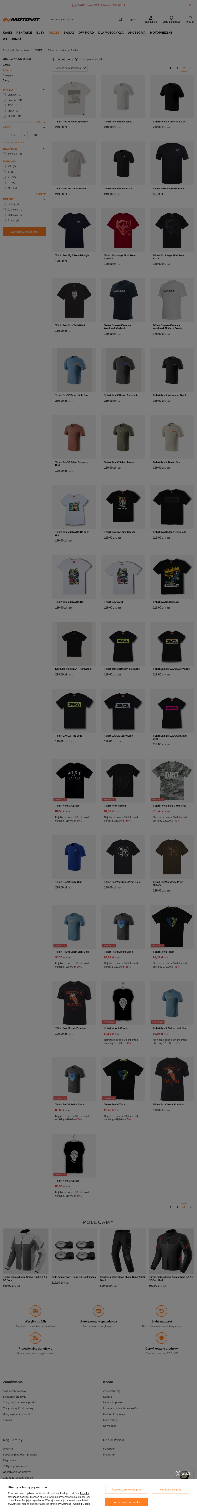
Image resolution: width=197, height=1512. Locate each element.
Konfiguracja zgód (171, 1489)
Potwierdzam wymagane (127, 1489)
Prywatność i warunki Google (74, 1503)
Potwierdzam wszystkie (127, 1502)
